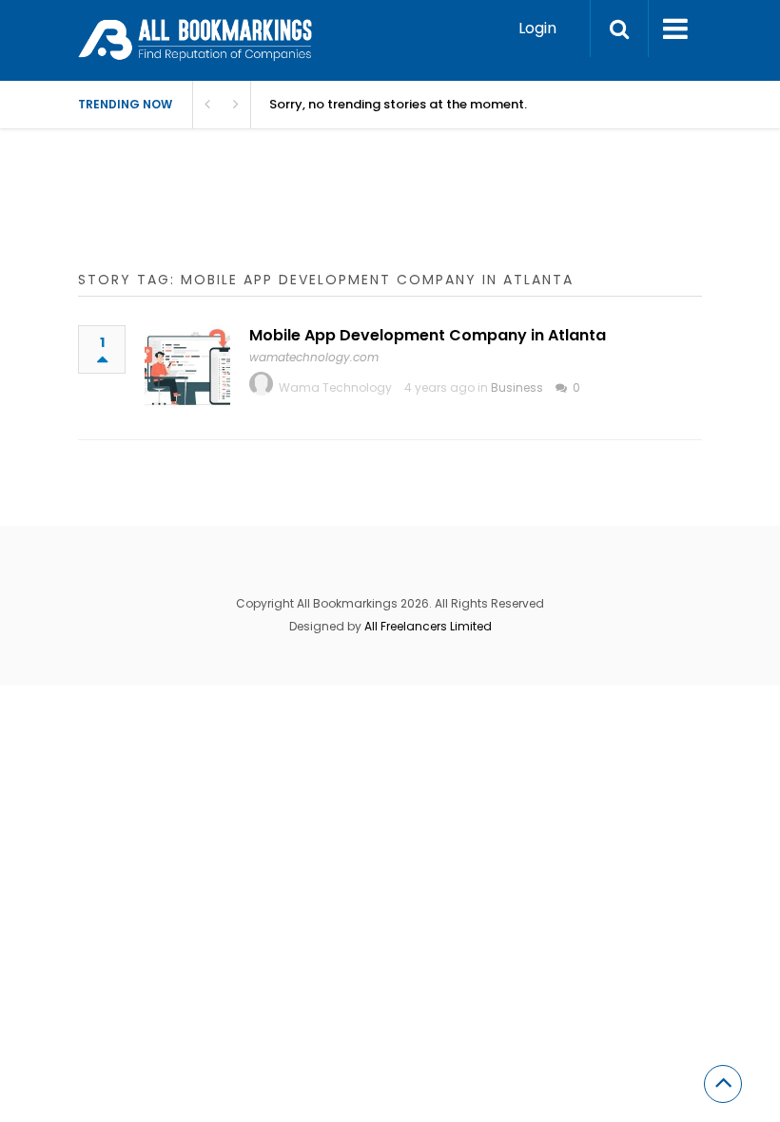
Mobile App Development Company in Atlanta (427, 335)
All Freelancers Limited (428, 626)
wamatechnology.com (314, 357)
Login (537, 28)
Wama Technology (335, 387)
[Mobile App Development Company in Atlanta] (187, 368)
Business (517, 387)
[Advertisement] (424, 218)
